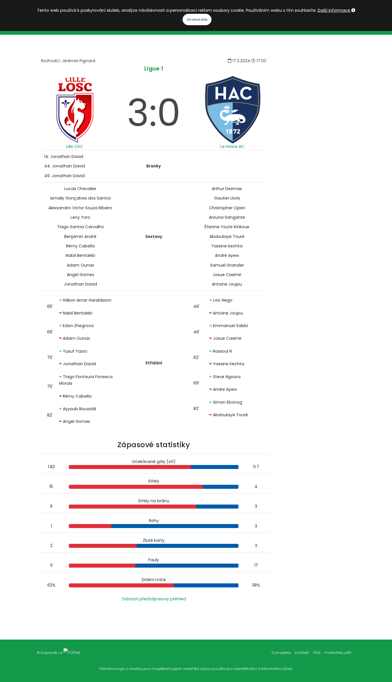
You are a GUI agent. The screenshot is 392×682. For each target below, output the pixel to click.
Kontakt (302, 652)
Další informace (334, 10)
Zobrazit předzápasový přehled (154, 599)
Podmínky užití (338, 652)
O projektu (281, 652)
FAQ (317, 652)
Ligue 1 (153, 69)
